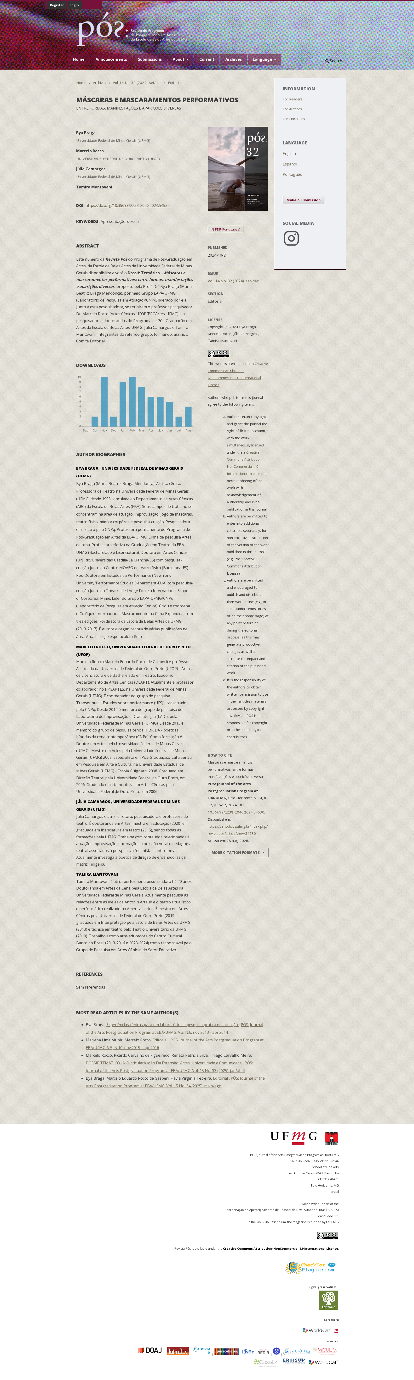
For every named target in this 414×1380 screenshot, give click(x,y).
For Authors (292, 108)
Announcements (111, 59)
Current (206, 59)
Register (57, 5)
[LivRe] (248, 1354)
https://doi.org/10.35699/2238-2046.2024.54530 (128, 205)
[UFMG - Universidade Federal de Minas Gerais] (295, 1147)
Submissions (150, 59)
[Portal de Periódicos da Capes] (227, 1354)
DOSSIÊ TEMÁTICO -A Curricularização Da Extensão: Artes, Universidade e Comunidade (164, 1063)
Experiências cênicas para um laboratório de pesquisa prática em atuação (172, 1024)
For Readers (292, 99)
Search (335, 60)
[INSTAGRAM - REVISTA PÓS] (310, 246)
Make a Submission (304, 200)
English (289, 153)
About (179, 59)
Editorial (160, 1040)
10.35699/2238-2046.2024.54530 (236, 812)
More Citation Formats (236, 852)
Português (292, 174)
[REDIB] (263, 1354)
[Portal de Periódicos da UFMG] (336, 1332)
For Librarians (294, 118)
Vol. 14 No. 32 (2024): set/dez (137, 82)
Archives (233, 59)
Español (290, 164)
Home (79, 59)
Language (263, 59)
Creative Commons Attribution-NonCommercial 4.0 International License (280, 1248)
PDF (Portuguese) (227, 229)
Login (74, 5)
